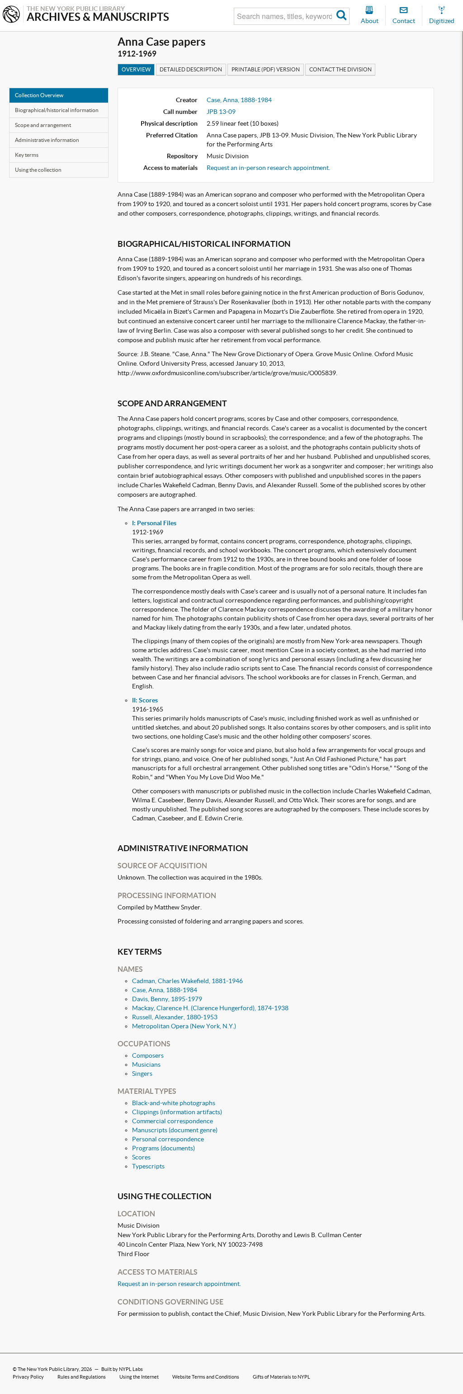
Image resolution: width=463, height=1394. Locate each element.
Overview (136, 69)
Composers (148, 1055)
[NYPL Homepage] (11, 15)
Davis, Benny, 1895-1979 (167, 999)
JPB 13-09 (221, 111)
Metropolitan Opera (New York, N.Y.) (184, 1026)
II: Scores (145, 700)
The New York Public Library (48, 1369)
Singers (142, 1073)
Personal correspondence (168, 1139)
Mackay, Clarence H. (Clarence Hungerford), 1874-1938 (210, 1008)
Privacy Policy (28, 1377)
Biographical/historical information (57, 110)
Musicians (146, 1064)
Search (342, 16)
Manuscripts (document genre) (174, 1130)
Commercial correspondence (172, 1121)
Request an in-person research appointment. (268, 167)
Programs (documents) (163, 1148)
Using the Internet (139, 1377)
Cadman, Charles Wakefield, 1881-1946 (187, 980)
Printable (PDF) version (266, 69)
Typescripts (148, 1166)
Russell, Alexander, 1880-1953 (174, 1017)
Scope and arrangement (43, 125)
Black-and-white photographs (173, 1103)
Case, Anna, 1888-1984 (239, 100)
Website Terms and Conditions (205, 1377)
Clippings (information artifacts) (177, 1112)
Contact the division (340, 69)
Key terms (26, 155)
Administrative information (47, 140)
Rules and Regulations (81, 1377)
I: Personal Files (154, 523)
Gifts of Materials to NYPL (281, 1377)
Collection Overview (39, 95)
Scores (141, 1157)
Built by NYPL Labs (122, 1369)
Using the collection (38, 170)
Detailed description (191, 69)
